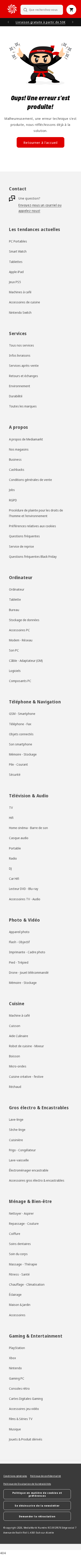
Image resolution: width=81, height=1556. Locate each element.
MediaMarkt (30, 1527)
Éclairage (15, 1294)
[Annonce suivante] (73, 22)
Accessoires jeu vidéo (24, 1409)
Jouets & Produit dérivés (25, 1439)
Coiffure (14, 1233)
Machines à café (20, 292)
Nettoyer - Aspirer (21, 1213)
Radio (13, 858)
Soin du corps (18, 1254)
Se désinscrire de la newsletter (37, 1505)
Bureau (14, 610)
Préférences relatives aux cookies (32, 526)
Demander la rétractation (37, 1516)
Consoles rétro (19, 1388)
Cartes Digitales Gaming (26, 1398)
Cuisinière (16, 1140)
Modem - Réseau (20, 640)
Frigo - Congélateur (22, 1150)
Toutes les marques (23, 406)
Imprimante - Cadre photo (27, 952)
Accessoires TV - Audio (24, 899)
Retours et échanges (23, 376)
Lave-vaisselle (19, 1160)
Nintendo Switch (20, 312)
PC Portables (18, 241)
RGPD (13, 500)
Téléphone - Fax (20, 724)
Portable (15, 848)
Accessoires (17, 1315)
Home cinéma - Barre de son (28, 828)
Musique (15, 1429)
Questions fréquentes (24, 536)
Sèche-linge (17, 1129)
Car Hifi (14, 878)
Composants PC (20, 681)
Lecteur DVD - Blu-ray (23, 889)
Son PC (14, 650)
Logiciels (15, 671)
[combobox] (42, 10)
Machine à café (19, 1015)
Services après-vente (24, 365)
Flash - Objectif (19, 942)
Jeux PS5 (15, 282)
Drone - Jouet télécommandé (29, 972)
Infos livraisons (19, 355)
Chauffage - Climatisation (27, 1284)
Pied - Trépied (18, 962)
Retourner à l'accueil (40, 142)
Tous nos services (21, 345)
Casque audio (18, 838)
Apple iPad (16, 272)
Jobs (12, 490)
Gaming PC (16, 1378)
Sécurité (14, 774)
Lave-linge (16, 1119)
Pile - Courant (18, 764)
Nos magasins (19, 449)
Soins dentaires (20, 1244)
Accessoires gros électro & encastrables (36, 1180)
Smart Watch (18, 251)
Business (15, 459)
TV (11, 807)
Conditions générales (15, 1476)
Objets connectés (21, 734)
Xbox (12, 1358)
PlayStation (17, 1348)
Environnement (19, 386)
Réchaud (15, 1087)
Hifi (11, 818)
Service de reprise (21, 546)
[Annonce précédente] (8, 22)
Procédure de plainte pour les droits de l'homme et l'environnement (36, 513)
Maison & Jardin (19, 1305)
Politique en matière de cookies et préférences (37, 1494)
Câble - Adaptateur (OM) (26, 660)
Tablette (15, 599)
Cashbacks (16, 469)
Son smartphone (20, 744)
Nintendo (15, 1368)
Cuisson (14, 1026)
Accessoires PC (19, 630)
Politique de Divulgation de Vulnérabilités (27, 1483)
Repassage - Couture (24, 1223)
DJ (10, 868)
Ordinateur (16, 589)
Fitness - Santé (19, 1274)
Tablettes (15, 262)
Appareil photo (19, 932)
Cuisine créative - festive (26, 1076)
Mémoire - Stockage (23, 754)
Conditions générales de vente (30, 480)
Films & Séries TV (20, 1419)
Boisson (14, 1056)
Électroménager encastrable (28, 1170)
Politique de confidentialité (45, 1476)
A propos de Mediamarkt (26, 439)
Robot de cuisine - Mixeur (26, 1046)
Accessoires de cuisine (24, 302)
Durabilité (15, 396)
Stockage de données (24, 620)
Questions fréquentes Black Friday (33, 556)
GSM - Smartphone (22, 713)
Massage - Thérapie (23, 1264)
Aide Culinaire (18, 1036)
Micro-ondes (17, 1066)
